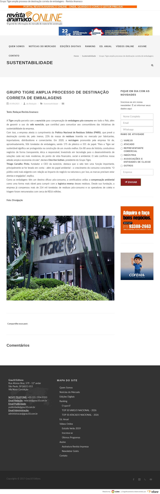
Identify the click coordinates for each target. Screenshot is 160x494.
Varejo (128, 140)
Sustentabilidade (51, 103)
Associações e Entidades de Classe (137, 160)
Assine (63, 442)
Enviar (132, 182)
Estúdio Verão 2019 (71, 429)
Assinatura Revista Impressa (75, 447)
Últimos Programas (71, 438)
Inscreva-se (67, 433)
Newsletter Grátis (70, 451)
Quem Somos (66, 388)
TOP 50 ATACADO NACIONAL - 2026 (80, 415)
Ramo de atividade (132, 134)
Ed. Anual (64, 419)
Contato (63, 456)
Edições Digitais (67, 397)
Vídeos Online (66, 424)
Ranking (63, 401)
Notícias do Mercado (70, 392)
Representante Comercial (134, 150)
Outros (128, 166)
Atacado (129, 144)
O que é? (66, 406)
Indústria (130, 155)
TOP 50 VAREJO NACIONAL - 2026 (79, 410)
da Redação (31, 103)
